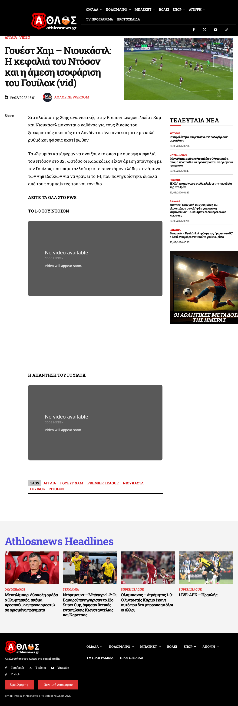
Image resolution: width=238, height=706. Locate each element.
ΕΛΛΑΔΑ (175, 201)
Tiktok (15, 674)
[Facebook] (193, 30)
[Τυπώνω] (9, 192)
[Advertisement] (95, 335)
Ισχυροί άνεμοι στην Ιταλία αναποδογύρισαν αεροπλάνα (199, 138)
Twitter (40, 667)
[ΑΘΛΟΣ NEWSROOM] (48, 97)
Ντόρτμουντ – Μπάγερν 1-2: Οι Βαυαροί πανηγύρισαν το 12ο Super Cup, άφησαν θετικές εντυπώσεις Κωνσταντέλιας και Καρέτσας (89, 605)
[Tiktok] (226, 30)
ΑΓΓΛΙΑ (11, 37)
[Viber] (9, 160)
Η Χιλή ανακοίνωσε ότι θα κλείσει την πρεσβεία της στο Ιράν (201, 185)
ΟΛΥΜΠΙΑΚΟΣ (178, 154)
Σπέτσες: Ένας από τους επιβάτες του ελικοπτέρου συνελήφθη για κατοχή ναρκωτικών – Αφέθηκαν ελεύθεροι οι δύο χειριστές (198, 210)
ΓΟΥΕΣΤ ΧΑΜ (71, 483)
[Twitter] (204, 30)
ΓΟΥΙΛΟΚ (37, 488)
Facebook (17, 667)
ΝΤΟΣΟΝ (56, 488)
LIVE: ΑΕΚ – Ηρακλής (198, 595)
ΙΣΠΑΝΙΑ (175, 229)
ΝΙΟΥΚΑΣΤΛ (133, 483)
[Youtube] (215, 30)
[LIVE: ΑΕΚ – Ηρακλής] (206, 567)
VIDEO (24, 37)
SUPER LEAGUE (132, 589)
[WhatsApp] (9, 149)
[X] (9, 138)
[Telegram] (9, 171)
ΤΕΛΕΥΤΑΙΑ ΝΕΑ (194, 120)
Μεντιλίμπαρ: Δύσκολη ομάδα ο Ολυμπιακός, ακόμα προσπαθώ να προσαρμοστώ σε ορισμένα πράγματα (201, 162)
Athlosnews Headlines (59, 541)
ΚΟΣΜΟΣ (175, 133)
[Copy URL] (9, 181)
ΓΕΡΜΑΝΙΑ (71, 589)
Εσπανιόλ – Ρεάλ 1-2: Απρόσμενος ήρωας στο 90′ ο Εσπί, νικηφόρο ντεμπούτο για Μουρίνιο (201, 235)
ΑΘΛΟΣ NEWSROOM (71, 97)
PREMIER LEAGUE (103, 483)
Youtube (63, 667)
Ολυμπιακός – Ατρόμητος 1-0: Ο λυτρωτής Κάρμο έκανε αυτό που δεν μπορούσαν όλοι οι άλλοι (147, 602)
